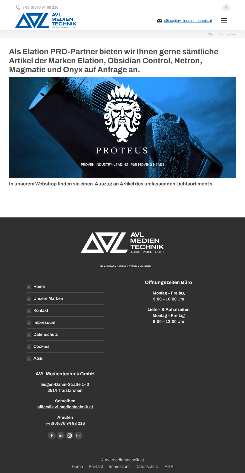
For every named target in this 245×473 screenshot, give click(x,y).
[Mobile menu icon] (224, 21)
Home (39, 286)
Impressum (44, 322)
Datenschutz (45, 334)
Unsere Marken (48, 298)
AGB (38, 358)
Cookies (41, 346)
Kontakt (40, 310)
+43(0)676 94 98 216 (65, 423)
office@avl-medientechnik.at (188, 21)
